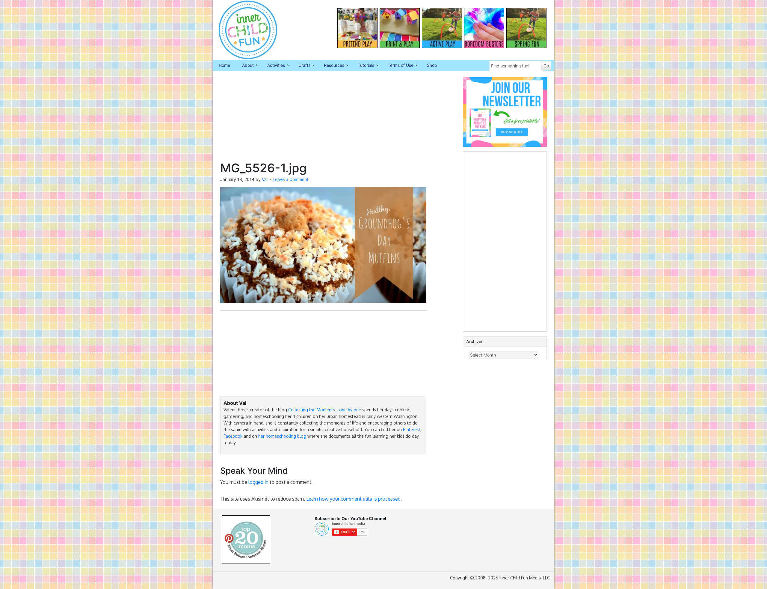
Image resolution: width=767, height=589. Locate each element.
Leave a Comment (290, 179)
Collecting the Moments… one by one (324, 409)
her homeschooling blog (282, 436)
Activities (273, 66)
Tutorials (363, 66)
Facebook (233, 436)
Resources (331, 66)
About (245, 66)
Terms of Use (397, 66)
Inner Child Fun (243, 30)
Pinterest (411, 429)
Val (265, 179)
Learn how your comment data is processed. (354, 499)
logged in (258, 482)
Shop (432, 65)
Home (224, 65)
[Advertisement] (323, 119)
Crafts (301, 66)
